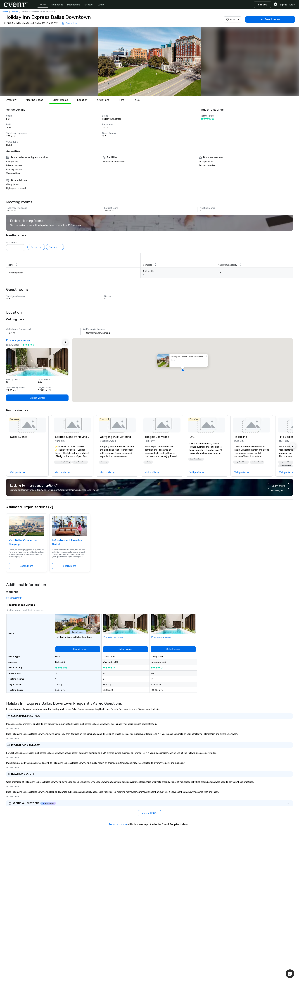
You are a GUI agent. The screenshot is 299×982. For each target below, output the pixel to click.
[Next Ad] (65, 342)
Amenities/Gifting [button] (63, 462)
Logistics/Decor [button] (80, 462)
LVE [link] (192, 437)
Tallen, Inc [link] (240, 437)
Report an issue (118, 824)
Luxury (101, 4)
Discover (89, 4)
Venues (43, 4)
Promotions (57, 4)
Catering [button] (103, 462)
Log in (292, 4)
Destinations (73, 4)
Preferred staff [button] (257, 462)
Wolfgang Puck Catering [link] (115, 437)
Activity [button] (148, 462)
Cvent (5, 12)
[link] (27, 425)
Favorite (234, 19)
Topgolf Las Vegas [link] (157, 437)
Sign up (283, 4)
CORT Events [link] (18, 437)
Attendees (11, 242)
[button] (149, 61)
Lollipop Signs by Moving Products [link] (72, 437)
